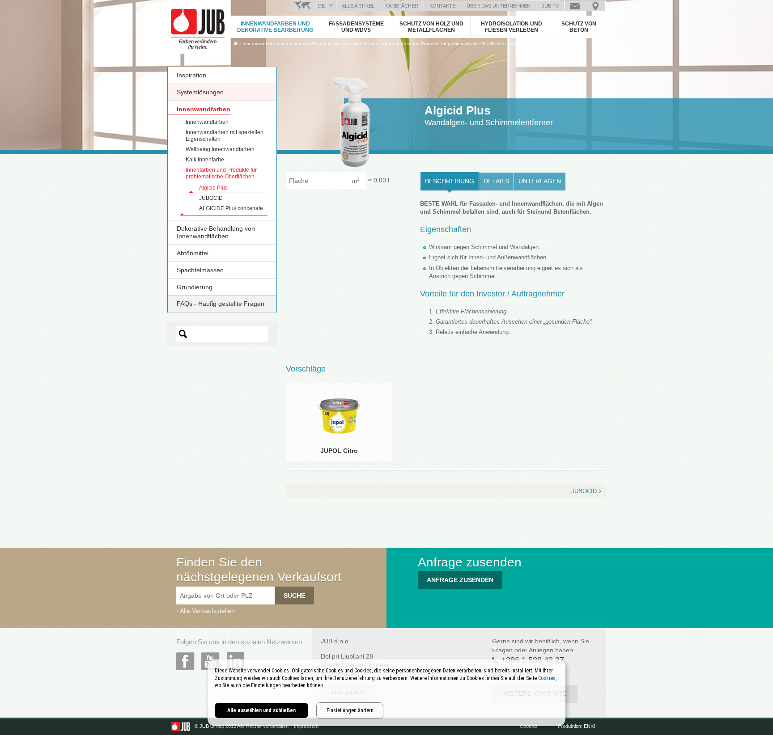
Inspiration (191, 75)
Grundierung (194, 287)
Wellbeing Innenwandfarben (220, 149)
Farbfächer (402, 5)
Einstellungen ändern (350, 710)
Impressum (306, 726)
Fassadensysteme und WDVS (356, 27)
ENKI (589, 726)
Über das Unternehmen (499, 5)
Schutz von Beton (578, 27)
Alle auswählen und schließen (261, 710)
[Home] (236, 43)
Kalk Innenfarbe (205, 159)
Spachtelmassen (200, 270)
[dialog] (386, 692)
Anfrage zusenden (575, 5)
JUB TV (550, 5)
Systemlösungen (200, 92)
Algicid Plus (523, 43)
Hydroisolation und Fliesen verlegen (511, 27)
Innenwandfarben (203, 109)
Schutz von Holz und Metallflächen (431, 27)
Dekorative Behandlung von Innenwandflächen (216, 232)
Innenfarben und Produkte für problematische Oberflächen (221, 173)
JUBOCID (211, 198)
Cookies (529, 726)
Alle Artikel (358, 5)
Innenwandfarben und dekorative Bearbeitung (275, 27)
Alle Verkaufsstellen (207, 610)
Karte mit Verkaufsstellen (595, 5)
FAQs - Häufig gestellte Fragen (220, 303)
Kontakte (442, 5)
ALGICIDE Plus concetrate (231, 208)
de (321, 5)
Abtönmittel (192, 253)
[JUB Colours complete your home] (198, 24)
